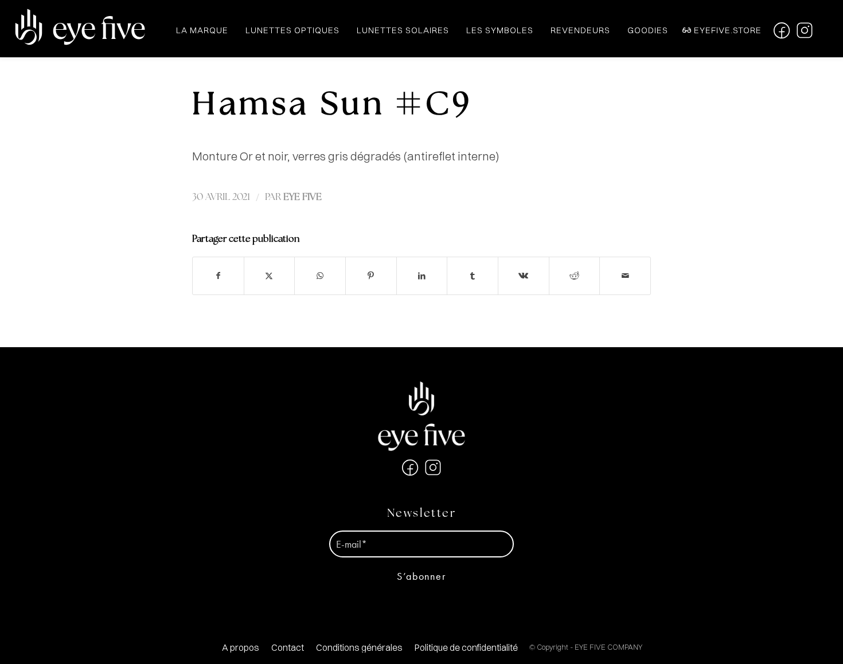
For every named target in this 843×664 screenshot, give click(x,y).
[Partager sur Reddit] (574, 275)
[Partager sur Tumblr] (472, 275)
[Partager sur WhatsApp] (320, 275)
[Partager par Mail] (625, 275)
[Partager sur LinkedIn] (422, 275)
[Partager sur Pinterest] (371, 275)
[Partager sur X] (269, 275)
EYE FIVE (302, 197)
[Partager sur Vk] (523, 275)
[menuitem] (240, 648)
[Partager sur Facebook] (218, 275)
